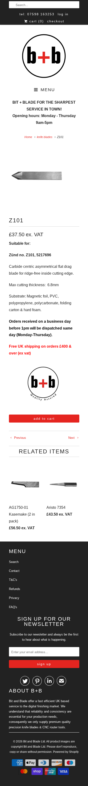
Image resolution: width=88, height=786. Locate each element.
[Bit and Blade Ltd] (44, 56)
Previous (19, 438)
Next (72, 438)
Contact (14, 571)
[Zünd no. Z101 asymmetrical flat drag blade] (37, 175)
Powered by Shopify (66, 751)
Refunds (14, 589)
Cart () (36, 21)
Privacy (14, 598)
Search (14, 562)
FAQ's (13, 607)
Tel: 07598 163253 (36, 14)
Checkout (55, 21)
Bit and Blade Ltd (34, 741)
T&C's (13, 580)
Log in (63, 14)
